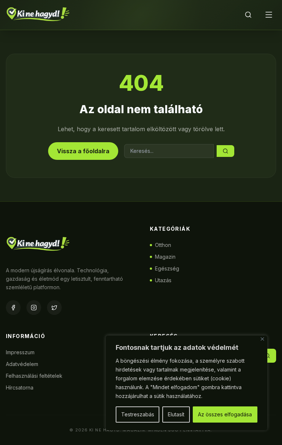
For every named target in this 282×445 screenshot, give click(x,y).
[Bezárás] (262, 339)
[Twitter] (54, 307)
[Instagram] (33, 307)
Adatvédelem (22, 364)
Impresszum (20, 352)
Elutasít (176, 414)
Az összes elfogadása (225, 414)
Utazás (163, 280)
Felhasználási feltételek (34, 376)
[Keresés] (248, 14)
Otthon (163, 245)
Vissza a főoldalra (83, 151)
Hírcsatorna (19, 387)
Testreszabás (137, 414)
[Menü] (268, 14)
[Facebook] (13, 307)
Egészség (167, 268)
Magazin (165, 257)
